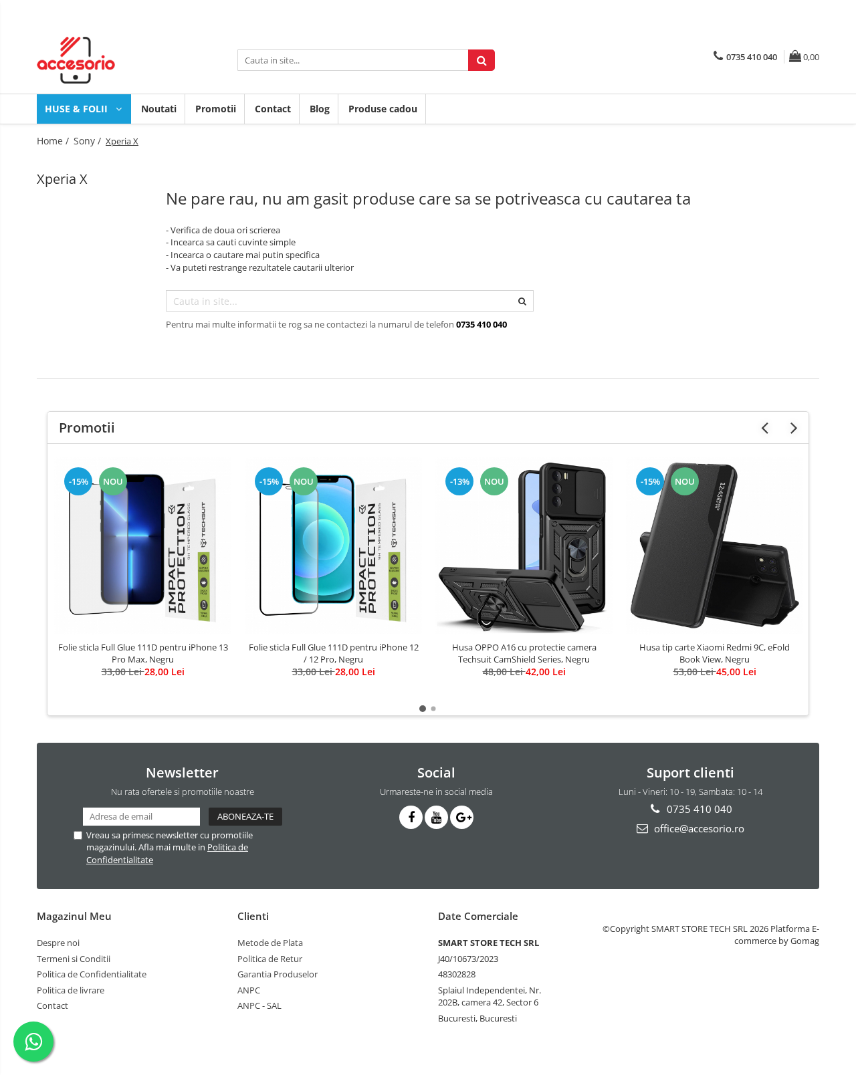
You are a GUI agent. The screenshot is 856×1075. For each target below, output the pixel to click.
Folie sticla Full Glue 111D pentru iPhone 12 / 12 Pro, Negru (334, 653)
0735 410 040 (698, 809)
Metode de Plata (270, 943)
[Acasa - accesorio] (104, 60)
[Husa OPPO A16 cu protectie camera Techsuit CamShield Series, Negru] (524, 545)
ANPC (248, 990)
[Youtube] (436, 817)
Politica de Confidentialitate (91, 974)
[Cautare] (481, 60)
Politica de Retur (269, 959)
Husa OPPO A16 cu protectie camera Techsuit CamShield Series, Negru (524, 653)
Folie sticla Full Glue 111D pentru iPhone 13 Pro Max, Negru (143, 653)
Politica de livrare (70, 990)
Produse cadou (382, 108)
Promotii (215, 108)
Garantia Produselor (277, 974)
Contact (273, 108)
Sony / (89, 140)
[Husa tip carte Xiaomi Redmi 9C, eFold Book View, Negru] (714, 545)
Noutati (159, 108)
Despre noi (58, 943)
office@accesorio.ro (697, 828)
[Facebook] (411, 817)
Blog (320, 108)
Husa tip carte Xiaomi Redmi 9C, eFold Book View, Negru (714, 653)
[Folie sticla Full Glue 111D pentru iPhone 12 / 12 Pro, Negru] (333, 545)
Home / (54, 140)
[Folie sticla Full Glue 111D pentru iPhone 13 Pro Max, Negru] (142, 545)
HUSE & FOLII (77, 108)
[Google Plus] (461, 817)
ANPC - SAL (259, 1005)
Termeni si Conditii (73, 959)
